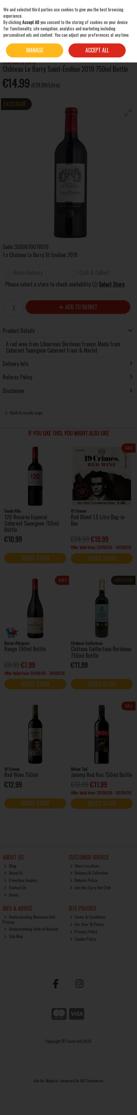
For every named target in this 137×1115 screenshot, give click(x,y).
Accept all (97, 50)
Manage (34, 50)
